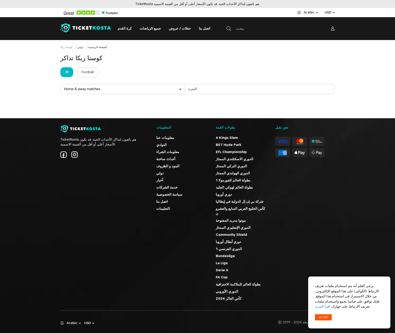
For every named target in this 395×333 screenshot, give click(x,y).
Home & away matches (82, 89)
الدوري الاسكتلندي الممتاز (234, 159)
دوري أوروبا (224, 194)
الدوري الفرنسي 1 (229, 249)
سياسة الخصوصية (169, 194)
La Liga (222, 263)
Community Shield (231, 234)
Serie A (222, 270)
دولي (80, 47)
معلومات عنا (165, 137)
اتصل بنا (204, 28)
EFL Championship (231, 152)
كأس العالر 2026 (228, 298)
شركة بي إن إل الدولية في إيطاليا (240, 201)
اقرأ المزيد (322, 306)
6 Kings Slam (227, 137)
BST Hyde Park (228, 144)
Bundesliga (225, 256)
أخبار (159, 180)
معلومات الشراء (167, 152)
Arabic (309, 12)
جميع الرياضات (150, 28)
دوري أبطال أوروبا (228, 241)
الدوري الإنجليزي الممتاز (233, 227)
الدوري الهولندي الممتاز (233, 173)
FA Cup (222, 277)
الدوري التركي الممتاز (231, 166)
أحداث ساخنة (165, 159)
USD (328, 12)
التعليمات (163, 208)
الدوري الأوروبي (227, 291)
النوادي (161, 144)
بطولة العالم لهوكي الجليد (234, 187)
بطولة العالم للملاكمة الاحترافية (238, 284)
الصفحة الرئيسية (97, 47)
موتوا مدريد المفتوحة (231, 220)
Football (87, 72)
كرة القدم (125, 28)
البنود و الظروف (167, 166)
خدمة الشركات (167, 187)
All (67, 72)
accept (323, 317)
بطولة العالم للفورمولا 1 (233, 180)
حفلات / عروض (180, 28)
